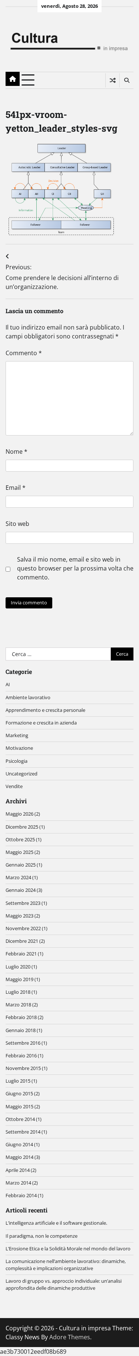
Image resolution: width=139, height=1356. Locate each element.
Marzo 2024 (18, 877)
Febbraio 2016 (21, 1055)
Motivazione (19, 748)
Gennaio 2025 (21, 864)
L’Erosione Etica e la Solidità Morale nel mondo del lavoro (68, 1248)
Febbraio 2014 (21, 1195)
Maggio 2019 (19, 979)
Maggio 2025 (19, 852)
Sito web (17, 524)
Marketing (17, 735)
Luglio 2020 (18, 966)
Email (16, 487)
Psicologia (16, 761)
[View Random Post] (112, 80)
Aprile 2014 (18, 1170)
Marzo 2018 (18, 1004)
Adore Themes (69, 1337)
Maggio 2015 (19, 1106)
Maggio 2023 (19, 915)
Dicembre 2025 (22, 826)
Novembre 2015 (23, 1068)
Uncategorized (21, 773)
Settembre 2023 (23, 903)
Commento (24, 353)
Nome (16, 451)
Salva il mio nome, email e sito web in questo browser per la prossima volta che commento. (75, 568)
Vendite (14, 786)
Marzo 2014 (18, 1182)
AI (8, 684)
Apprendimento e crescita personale (45, 710)
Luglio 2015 (18, 1080)
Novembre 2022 (23, 928)
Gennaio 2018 (21, 1030)
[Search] (126, 80)
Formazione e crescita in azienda (41, 722)
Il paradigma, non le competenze (41, 1236)
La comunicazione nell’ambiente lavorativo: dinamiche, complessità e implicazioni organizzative (66, 1265)
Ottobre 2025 (20, 839)
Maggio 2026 (19, 813)
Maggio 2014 (19, 1157)
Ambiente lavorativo (28, 697)
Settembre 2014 (23, 1131)
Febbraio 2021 (21, 953)
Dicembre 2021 (22, 941)
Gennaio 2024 (21, 890)
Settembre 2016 (23, 1043)
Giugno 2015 (19, 1093)
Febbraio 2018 (21, 1017)
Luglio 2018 (18, 992)
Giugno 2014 (19, 1144)
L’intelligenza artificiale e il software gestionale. (56, 1223)
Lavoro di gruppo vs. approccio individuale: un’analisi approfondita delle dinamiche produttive (64, 1284)
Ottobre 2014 (20, 1119)
